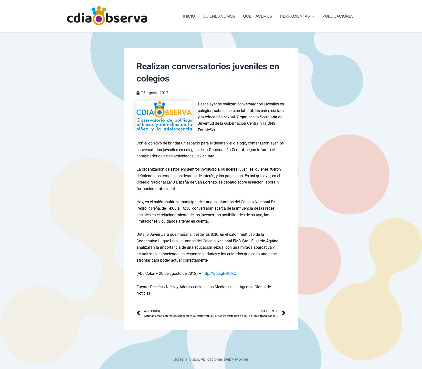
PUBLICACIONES (338, 16)
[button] (312, 16)
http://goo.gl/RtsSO (219, 273)
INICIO (189, 16)
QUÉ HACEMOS (257, 16)
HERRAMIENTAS (295, 16)
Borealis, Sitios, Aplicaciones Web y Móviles (211, 359)
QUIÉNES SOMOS (219, 16)
